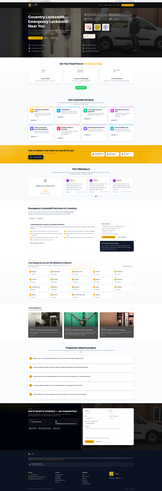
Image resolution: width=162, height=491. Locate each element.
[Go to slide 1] (96, 196)
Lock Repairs (58, 476)
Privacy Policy (85, 481)
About (110, 5)
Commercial (39, 218)
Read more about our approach (37, 243)
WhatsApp (54, 37)
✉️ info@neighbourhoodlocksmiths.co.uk (66, 422)
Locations (105, 5)
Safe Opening (58, 478)
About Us (84, 478)
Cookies (126, 488)
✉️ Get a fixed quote (121, 237)
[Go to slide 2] (97, 196)
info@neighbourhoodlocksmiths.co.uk (56, 459)
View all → (131, 308)
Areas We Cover (85, 476)
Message (87, 426)
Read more (33, 120)
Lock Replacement (59, 474)
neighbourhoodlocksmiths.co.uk (36, 478)
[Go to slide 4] (99, 196)
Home (100, 5)
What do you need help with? (91, 421)
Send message (89, 441)
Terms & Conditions (86, 483)
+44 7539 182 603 (46, 1)
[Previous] (64, 187)
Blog (114, 5)
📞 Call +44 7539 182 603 (108, 237)
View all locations (127, 266)
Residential (31, 218)
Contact (118, 5)
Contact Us (84, 480)
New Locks (57, 481)
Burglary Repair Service (60, 480)
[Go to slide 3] (98, 196)
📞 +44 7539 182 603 (35, 422)
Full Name (87, 410)
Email (46, 37)
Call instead (98, 441)
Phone (110, 410)
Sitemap (132, 488)
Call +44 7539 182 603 (127, 5)
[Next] (133, 187)
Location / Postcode (113, 416)
